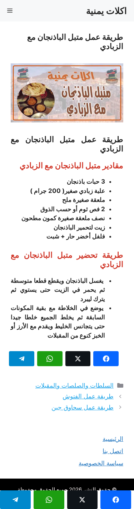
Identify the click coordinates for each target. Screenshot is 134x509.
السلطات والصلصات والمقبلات (74, 385)
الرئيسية (113, 438)
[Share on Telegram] (21, 358)
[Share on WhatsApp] (50, 358)
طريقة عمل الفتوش (88, 396)
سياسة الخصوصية (101, 463)
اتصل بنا (113, 451)
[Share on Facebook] (106, 358)
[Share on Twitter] (78, 358)
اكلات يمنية (106, 10)
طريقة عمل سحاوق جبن (82, 407)
